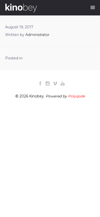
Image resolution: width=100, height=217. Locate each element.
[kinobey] (21, 8)
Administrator (37, 34)
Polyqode (76, 96)
